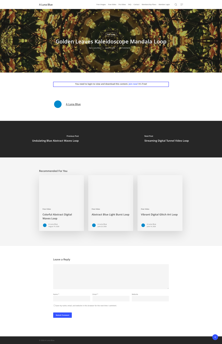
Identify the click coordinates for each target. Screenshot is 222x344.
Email (95, 294)
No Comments (125, 48)
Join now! (133, 83)
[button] (181, 4)
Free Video (111, 34)
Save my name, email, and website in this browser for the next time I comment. (86, 305)
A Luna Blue (46, 4)
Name (56, 294)
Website (135, 294)
